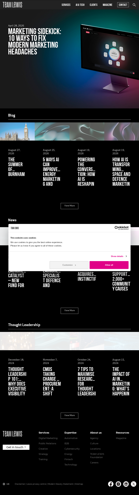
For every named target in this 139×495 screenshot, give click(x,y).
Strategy (43, 454)
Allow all (109, 265)
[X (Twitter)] (133, 484)
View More (69, 206)
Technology (70, 464)
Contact (123, 4)
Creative (43, 449)
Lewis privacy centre (36, 484)
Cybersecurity (72, 449)
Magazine (107, 4)
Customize (67, 265)
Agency (94, 438)
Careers (94, 462)
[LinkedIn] (126, 484)
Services (66, 4)
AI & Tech (80, 4)
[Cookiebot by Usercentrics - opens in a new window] (117, 228)
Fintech (68, 459)
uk (8, 484)
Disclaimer (20, 484)
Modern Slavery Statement (60, 484)
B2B (66, 443)
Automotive (71, 438)
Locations (95, 449)
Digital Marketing (48, 438)
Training (43, 459)
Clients (93, 4)
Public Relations (47, 443)
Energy (68, 454)
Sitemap (79, 484)
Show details (117, 256)
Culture (94, 443)
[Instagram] (118, 484)
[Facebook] (110, 484)
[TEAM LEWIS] (12, 4)
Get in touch (14, 447)
